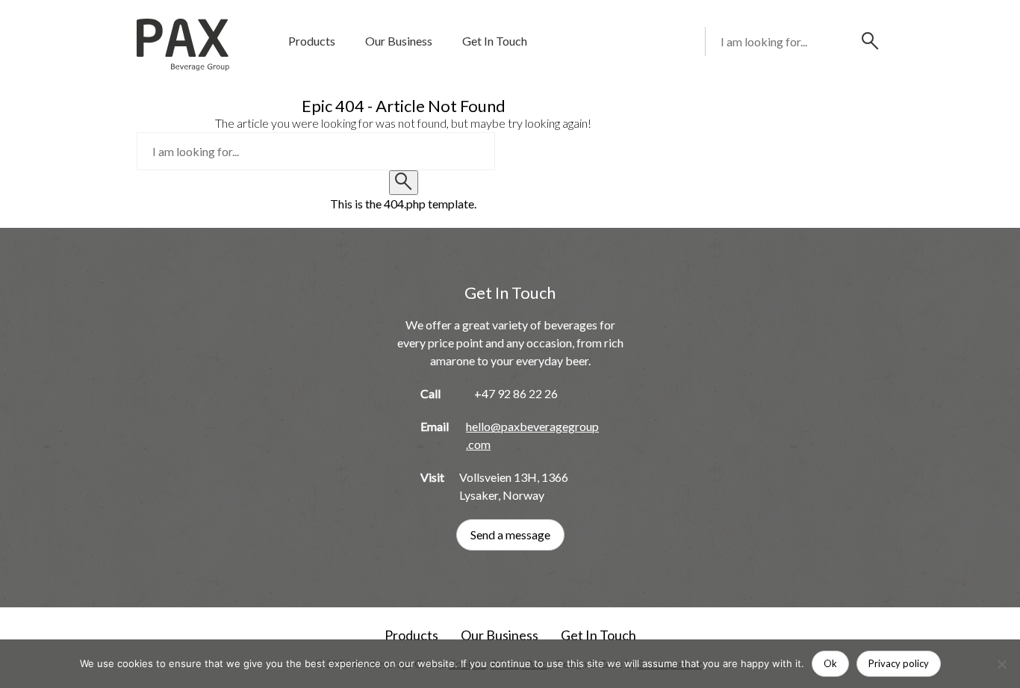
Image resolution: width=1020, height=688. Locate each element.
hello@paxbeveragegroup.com (532, 435)
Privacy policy (898, 663)
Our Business (398, 41)
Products (311, 41)
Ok (830, 663)
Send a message (510, 534)
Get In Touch (494, 41)
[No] (1001, 664)
